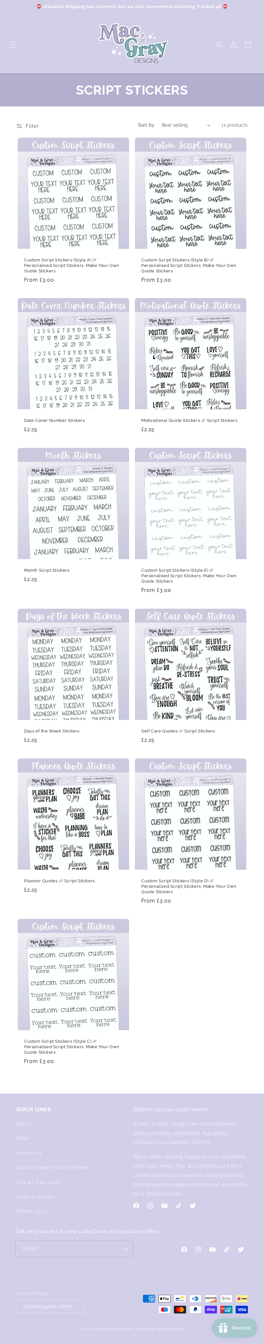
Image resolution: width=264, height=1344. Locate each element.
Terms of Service (35, 1196)
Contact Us (29, 1153)
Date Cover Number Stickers (54, 420)
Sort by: (147, 125)
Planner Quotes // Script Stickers (59, 880)
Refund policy (32, 1211)
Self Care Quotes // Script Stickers (178, 731)
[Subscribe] (125, 1249)
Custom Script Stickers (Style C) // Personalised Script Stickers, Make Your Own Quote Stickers (71, 1047)
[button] (13, 45)
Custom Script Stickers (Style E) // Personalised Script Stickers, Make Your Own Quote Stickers (189, 576)
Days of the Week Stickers (52, 731)
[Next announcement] (251, 7)
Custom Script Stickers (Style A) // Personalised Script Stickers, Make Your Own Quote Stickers (71, 265)
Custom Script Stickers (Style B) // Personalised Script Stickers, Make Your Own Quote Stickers (189, 265)
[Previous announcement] (12, 7)
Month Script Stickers (47, 570)
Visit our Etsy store (38, 1182)
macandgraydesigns (113, 1329)
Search (24, 1124)
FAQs (21, 1138)
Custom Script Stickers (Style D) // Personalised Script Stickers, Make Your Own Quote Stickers (189, 886)
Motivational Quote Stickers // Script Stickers (189, 420)
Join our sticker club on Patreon (52, 1167)
